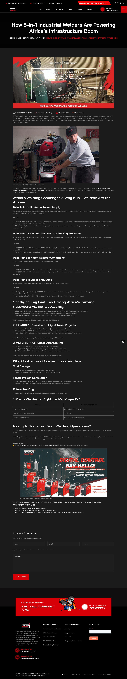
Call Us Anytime (26, 649)
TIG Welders (38, 673)
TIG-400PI (22, 190)
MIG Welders (30, 673)
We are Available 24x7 (97, 606)
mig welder (54, 502)
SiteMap (42, 675)
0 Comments (78, 113)
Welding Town (35, 675)
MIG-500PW (102, 188)
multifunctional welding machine (70, 502)
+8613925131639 (112, 10)
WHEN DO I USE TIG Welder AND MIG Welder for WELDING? (36, 510)
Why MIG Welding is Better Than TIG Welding (30, 508)
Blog (18, 38)
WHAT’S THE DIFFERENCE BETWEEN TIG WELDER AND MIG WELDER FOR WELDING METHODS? (49, 512)
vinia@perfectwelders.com (28, 445)
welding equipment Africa (91, 502)
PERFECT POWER (21, 673)
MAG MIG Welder (43, 502)
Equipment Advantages (34, 38)
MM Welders (46, 673)
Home (12, 38)
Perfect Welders (24, 113)
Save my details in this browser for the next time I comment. (35, 550)
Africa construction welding (26, 502)
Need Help (109, 8)
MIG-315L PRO (46, 190)
